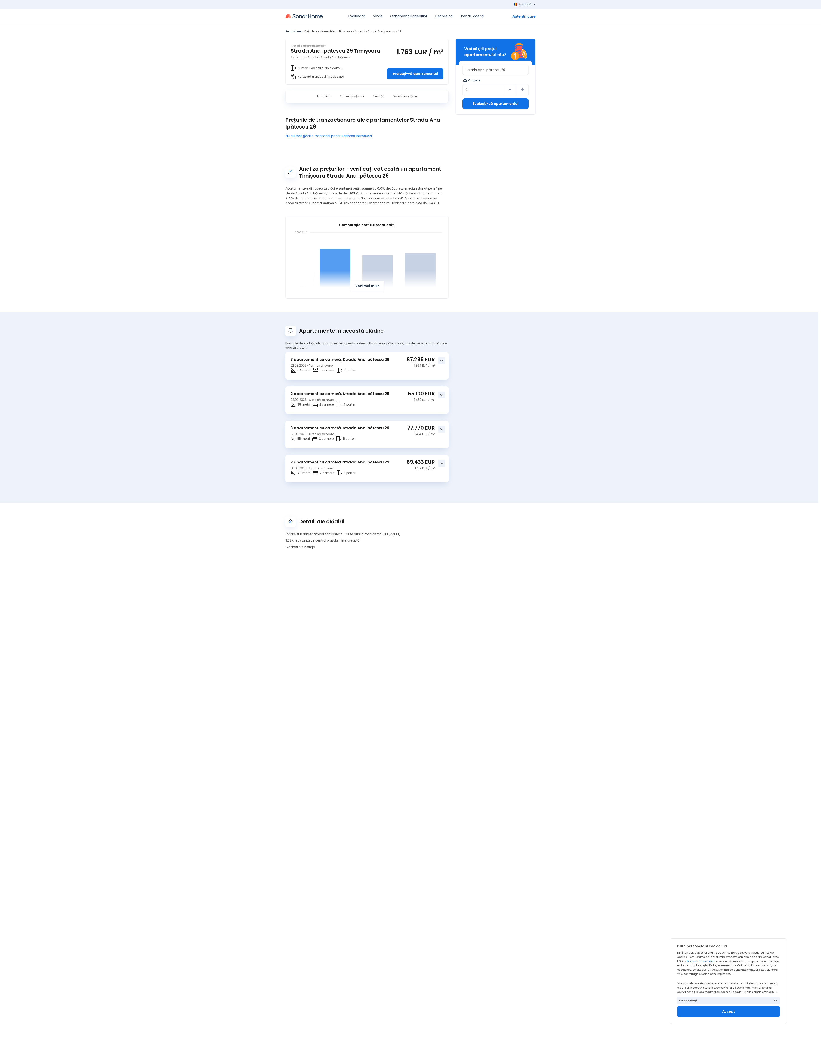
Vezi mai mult (367, 285)
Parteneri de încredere (701, 961)
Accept (728, 1011)
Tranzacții (324, 96)
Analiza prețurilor (352, 96)
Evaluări (378, 96)
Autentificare (524, 16)
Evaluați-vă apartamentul (415, 73)
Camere (474, 80)
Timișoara (345, 31)
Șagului (360, 31)
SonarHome (293, 31)
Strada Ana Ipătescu (381, 31)
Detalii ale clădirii (405, 96)
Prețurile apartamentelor (320, 31)
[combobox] (495, 70)
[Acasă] (304, 16)
